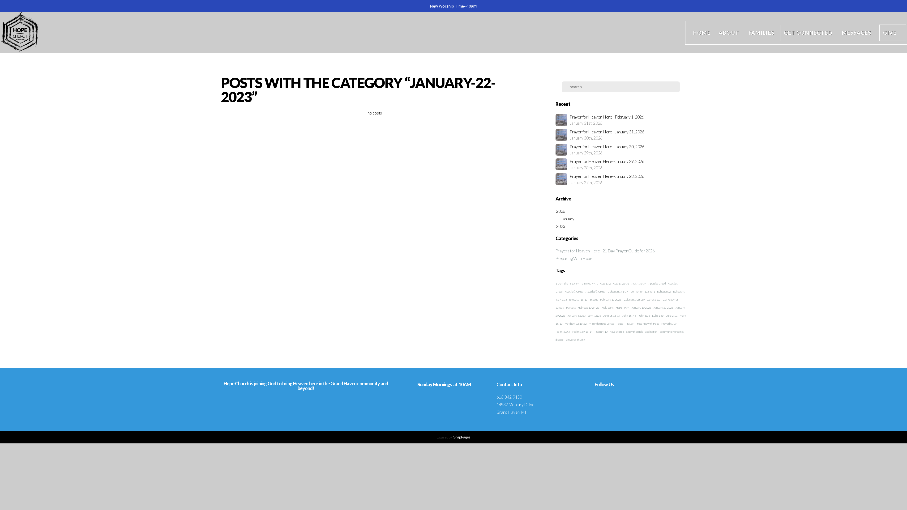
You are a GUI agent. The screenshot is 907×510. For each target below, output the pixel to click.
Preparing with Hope (647, 323)
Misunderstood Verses (601, 323)
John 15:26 (594, 315)
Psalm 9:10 (601, 331)
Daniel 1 (650, 291)
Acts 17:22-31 (621, 283)
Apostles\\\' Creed (595, 291)
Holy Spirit (607, 307)
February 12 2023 (610, 299)
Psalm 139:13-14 (582, 331)
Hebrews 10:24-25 (588, 307)
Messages (856, 33)
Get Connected (809, 33)
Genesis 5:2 (653, 299)
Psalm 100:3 (563, 331)
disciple (560, 339)
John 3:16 (644, 315)
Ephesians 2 (664, 291)
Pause (619, 323)
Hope (619, 307)
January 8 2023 (577, 315)
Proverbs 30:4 (669, 323)
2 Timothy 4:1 (590, 283)
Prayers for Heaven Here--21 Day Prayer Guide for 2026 (605, 250)
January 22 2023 (663, 307)
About (729, 33)
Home (701, 33)
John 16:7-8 (629, 315)
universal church (575, 339)
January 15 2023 (641, 307)
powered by (453, 437)
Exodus (594, 299)
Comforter (636, 291)
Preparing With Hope (574, 258)
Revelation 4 (617, 331)
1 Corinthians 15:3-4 (568, 283)
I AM (626, 307)
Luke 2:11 (671, 315)
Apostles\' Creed (574, 291)
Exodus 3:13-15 (578, 299)
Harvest (570, 307)
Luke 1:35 (657, 315)
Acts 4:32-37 (639, 283)
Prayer (629, 323)
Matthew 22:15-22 (576, 323)
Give (890, 33)
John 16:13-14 (611, 315)
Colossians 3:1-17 (618, 291)
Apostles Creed (657, 283)
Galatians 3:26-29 (634, 299)
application (651, 331)
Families (762, 33)
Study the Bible (634, 331)
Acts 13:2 (605, 283)
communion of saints (672, 331)
